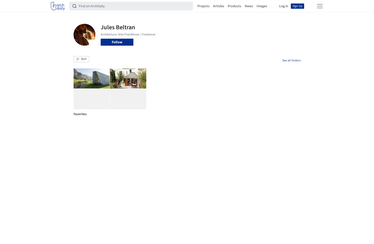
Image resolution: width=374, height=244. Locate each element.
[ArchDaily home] (58, 6)
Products (234, 6)
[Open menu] (319, 6)
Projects (203, 6)
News (249, 6)
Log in (283, 6)
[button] (81, 59)
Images (262, 6)
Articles (218, 6)
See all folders (291, 60)
